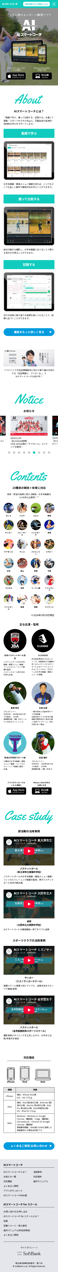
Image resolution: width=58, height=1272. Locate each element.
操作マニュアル (40, 1181)
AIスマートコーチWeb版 (15, 1195)
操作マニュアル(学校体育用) (17, 1230)
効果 (6, 1220)
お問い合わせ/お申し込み (15, 1211)
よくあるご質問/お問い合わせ (29, 1146)
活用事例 (37, 1171)
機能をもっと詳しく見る (29, 332)
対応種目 (8, 1181)
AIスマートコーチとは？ (15, 1171)
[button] (55, 434)
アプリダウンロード (13, 1190)
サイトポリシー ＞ (29, 1247)
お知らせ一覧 (10, 1176)
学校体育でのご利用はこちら (36, 4)
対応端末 (37, 1176)
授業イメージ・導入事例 (15, 1225)
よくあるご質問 (11, 1186)
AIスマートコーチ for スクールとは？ (21, 1216)
